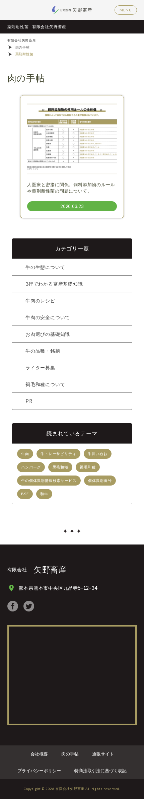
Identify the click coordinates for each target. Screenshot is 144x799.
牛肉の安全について (47, 317)
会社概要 (39, 753)
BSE (24, 494)
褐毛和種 (87, 467)
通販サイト (103, 753)
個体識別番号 (100, 480)
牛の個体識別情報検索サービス (48, 480)
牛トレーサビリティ (58, 453)
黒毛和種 (60, 467)
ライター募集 (40, 367)
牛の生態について (45, 267)
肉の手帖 (70, 753)
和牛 (44, 494)
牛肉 (25, 453)
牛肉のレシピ (40, 300)
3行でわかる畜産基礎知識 (54, 284)
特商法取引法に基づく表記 (100, 770)
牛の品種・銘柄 (42, 351)
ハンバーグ (31, 467)
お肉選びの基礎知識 (47, 334)
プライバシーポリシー (39, 770)
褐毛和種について (45, 384)
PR (28, 401)
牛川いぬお (97, 453)
